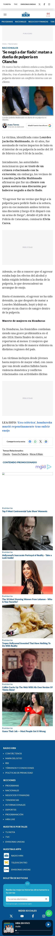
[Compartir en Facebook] (30, 441)
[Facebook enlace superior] (44, 4)
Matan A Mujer (36, 454)
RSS (7, 763)
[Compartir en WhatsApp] (35, 441)
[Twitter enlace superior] (39, 4)
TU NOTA (7, 4)
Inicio (4, 44)
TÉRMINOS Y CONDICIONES (19, 768)
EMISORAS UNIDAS (28, 4)
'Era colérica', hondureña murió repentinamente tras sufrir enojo (27, 426)
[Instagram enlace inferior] (43, 916)
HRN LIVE (10, 819)
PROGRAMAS (7, 22)
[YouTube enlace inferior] (22, 916)
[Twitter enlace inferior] (11, 916)
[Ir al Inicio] (25, 14)
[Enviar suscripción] (46, 899)
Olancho (6, 454)
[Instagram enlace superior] (49, 4)
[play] (48, 924)
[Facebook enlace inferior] (33, 916)
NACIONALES (20, 22)
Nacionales (12, 44)
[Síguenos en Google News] (46, 441)
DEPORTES (10, 809)
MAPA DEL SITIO (13, 758)
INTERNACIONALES (15, 804)
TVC (15, 4)
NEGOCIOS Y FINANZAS (38, 22)
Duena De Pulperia (20, 454)
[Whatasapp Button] (48, 913)
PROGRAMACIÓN (14, 814)
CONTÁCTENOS (13, 753)
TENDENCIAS (12, 800)
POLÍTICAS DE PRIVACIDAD (19, 772)
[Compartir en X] (40, 441)
